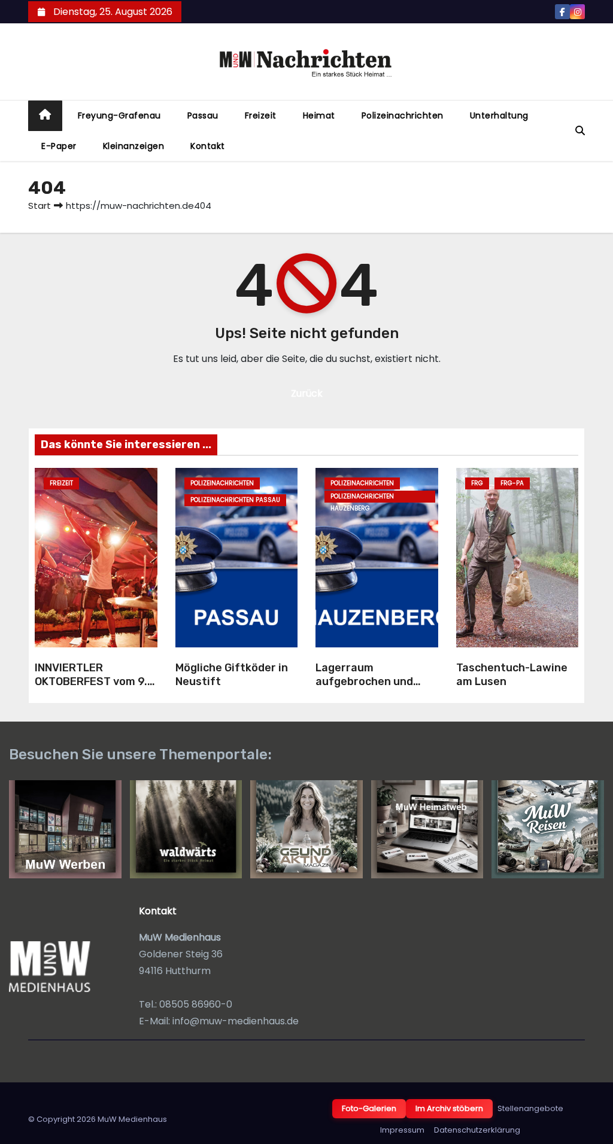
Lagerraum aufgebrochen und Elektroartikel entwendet (364, 688)
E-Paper (59, 146)
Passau (203, 115)
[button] (580, 131)
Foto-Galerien (369, 1108)
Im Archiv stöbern (449, 1108)
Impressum (402, 1130)
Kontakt (207, 146)
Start (39, 205)
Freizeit (261, 115)
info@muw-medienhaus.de (235, 1021)
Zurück (307, 393)
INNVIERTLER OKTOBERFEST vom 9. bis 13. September (91, 681)
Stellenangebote (530, 1108)
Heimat (319, 115)
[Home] (45, 116)
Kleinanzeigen (134, 146)
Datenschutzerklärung (477, 1130)
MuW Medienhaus (132, 1119)
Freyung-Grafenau (119, 115)
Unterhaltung (499, 115)
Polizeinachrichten (403, 115)
